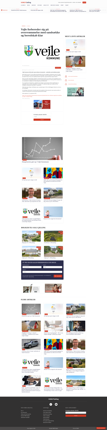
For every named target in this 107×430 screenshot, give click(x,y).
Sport (62, 5)
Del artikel (57, 67)
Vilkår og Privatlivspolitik (26, 414)
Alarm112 (23, 5)
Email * (44, 265)
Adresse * (24, 269)
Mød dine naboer (55, 5)
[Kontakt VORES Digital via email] (56, 404)
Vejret (66, 5)
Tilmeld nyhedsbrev (101, 428)
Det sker (40, 5)
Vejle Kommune (46, 419)
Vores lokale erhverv (47, 412)
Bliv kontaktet (58, 276)
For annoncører (24, 412)
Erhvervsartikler (46, 417)
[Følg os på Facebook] (50, 404)
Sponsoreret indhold (47, 422)
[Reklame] (42, 104)
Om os (22, 410)
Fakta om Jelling (46, 415)
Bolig (28, 5)
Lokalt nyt (46, 5)
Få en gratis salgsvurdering (48, 420)
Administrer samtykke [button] (25, 417)
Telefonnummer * (26, 265)
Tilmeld (84, 2)
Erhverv (34, 5)
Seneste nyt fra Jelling (47, 410)
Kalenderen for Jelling (47, 414)
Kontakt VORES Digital (25, 415)
